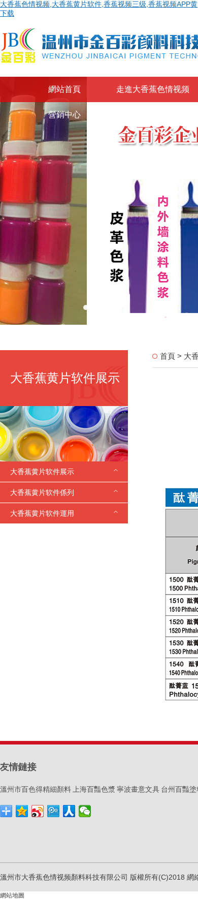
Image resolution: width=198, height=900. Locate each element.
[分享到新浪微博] (37, 811)
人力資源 (132, 114)
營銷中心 (64, 114)
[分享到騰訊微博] (53, 811)
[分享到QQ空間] (22, 811)
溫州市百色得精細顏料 (35, 789)
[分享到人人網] (69, 811)
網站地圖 (12, 895)
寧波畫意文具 (138, 789)
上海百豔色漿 (94, 789)
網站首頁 (64, 89)
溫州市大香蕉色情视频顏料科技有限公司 (64, 877)
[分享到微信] (85, 811)
